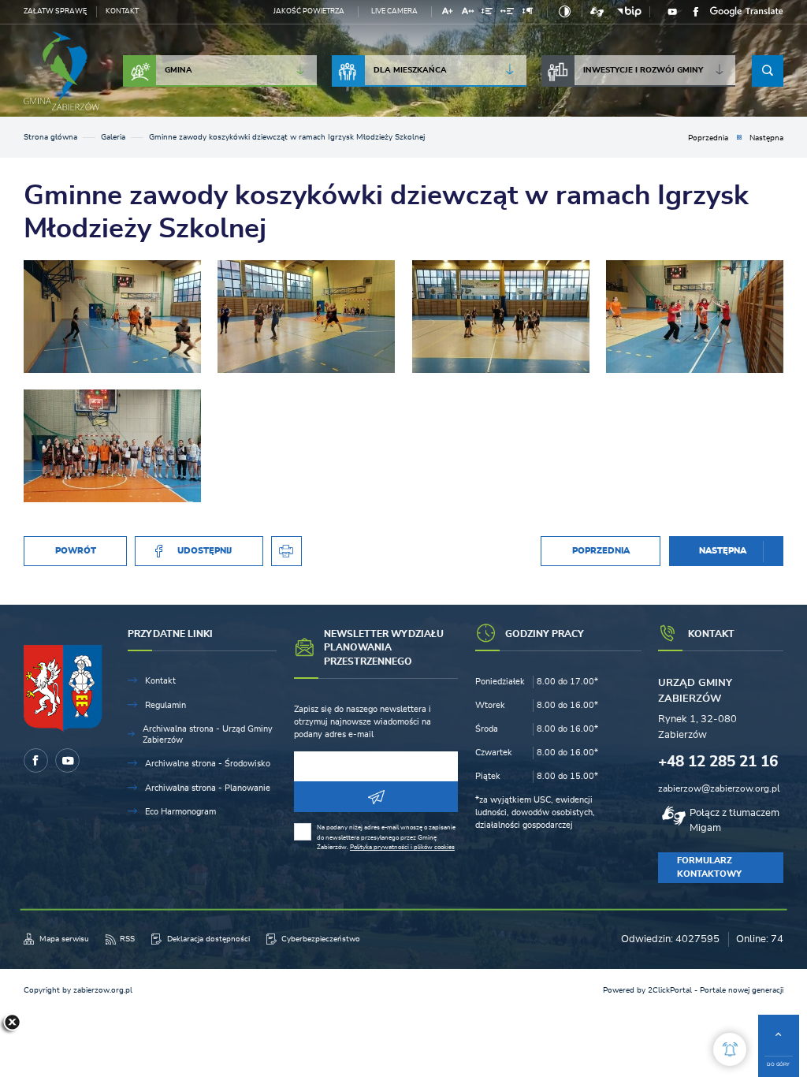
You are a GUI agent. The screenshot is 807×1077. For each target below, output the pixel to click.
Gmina (178, 70)
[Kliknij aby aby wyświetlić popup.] (729, 1049)
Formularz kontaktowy (709, 867)
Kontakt (122, 11)
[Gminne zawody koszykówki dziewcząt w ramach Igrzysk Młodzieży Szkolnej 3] (500, 316)
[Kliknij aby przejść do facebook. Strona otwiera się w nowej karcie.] (696, 11)
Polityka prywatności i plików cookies (402, 847)
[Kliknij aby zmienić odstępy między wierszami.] (487, 13)
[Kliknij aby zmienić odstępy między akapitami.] (527, 13)
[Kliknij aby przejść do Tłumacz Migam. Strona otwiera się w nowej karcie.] (597, 11)
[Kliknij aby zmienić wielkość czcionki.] (448, 13)
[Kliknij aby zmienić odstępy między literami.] (467, 13)
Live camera (394, 11)
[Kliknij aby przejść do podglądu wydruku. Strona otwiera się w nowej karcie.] (286, 551)
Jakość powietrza (308, 11)
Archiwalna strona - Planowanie (207, 788)
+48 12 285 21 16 (718, 762)
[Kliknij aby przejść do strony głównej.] (61, 71)
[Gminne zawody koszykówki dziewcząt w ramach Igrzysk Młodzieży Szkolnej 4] (306, 316)
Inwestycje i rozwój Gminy (643, 70)
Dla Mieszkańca (410, 70)
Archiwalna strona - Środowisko (207, 763)
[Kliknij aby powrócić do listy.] (739, 138)
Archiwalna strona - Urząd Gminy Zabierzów (208, 734)
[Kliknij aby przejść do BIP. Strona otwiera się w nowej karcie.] (629, 11)
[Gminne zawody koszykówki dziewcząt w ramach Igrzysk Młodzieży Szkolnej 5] (112, 316)
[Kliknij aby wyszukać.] (767, 71)
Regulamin (165, 705)
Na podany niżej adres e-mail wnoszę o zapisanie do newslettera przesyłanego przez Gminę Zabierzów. (386, 837)
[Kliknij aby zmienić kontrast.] (565, 11)
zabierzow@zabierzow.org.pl (719, 788)
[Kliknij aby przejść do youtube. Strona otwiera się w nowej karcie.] (672, 12)
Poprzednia (708, 138)
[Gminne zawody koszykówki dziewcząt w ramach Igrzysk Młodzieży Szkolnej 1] (112, 445)
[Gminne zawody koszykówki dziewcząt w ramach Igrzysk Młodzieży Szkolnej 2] (694, 316)
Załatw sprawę (55, 11)
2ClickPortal (670, 990)
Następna (766, 138)
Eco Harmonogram (180, 811)
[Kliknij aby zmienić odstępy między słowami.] (507, 13)
